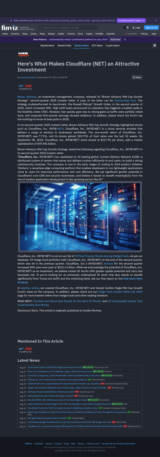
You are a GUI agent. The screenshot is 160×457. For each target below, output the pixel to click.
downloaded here (125, 100)
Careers (48, 443)
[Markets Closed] (126, 33)
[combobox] (68, 27)
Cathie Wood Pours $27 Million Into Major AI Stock (51, 396)
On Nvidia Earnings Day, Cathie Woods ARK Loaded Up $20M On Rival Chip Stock (64, 375)
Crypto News (113, 45)
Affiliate (28, 443)
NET (60, 128)
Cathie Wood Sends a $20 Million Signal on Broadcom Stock (55, 367)
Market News (47, 45)
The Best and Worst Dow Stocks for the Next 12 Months (67, 301)
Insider (61, 33)
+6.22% (93, 400)
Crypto (89, 33)
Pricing (144, 33)
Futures (71, 33)
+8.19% (88, 367)
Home (5, 33)
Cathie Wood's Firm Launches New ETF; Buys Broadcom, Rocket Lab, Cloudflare (64, 383)
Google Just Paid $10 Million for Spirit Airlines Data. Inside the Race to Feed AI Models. (67, 387)
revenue (108, 263)
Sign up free (151, 27)
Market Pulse (64, 45)
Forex (80, 33)
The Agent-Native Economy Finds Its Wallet (47, 418)
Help (154, 33)
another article (30, 288)
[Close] (156, 20)
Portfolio (99, 33)
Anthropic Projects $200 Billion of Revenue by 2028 (51, 391)
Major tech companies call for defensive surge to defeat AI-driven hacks (60, 371)
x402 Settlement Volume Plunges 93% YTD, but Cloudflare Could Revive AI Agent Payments (69, 404)
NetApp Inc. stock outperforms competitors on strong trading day (57, 379)
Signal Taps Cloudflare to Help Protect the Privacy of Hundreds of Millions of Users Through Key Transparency (77, 412)
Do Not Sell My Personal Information (118, 443)
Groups (51, 33)
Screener (15, 33)
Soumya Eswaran (28, 77)
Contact (58, 443)
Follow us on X (93, 443)
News (42, 33)
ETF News (97, 45)
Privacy (81, 443)
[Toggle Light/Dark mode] (126, 27)
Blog (66, 443)
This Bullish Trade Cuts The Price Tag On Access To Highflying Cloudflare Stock (63, 408)
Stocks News (81, 45)
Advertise (39, 443)
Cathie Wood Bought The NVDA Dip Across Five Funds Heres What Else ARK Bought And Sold (69, 422)
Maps (25, 33)
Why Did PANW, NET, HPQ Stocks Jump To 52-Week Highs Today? (57, 400)
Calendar (110, 33)
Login (137, 27)
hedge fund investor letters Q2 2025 (120, 291)
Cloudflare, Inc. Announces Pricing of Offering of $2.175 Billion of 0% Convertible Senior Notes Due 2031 (75, 426)
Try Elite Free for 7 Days (129, 20)
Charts (34, 33)
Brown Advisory (27, 96)
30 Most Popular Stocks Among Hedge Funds (102, 256)
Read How (115, 39)
